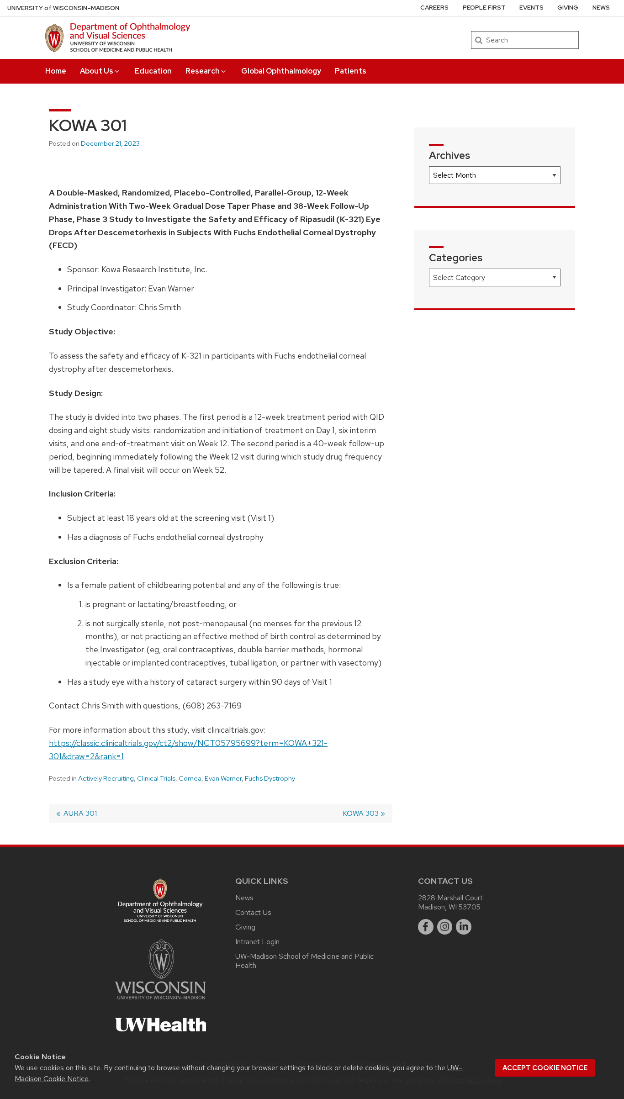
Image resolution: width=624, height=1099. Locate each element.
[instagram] (445, 927)
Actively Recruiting (106, 778)
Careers (434, 7)
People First (484, 7)
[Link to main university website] (160, 1001)
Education (153, 71)
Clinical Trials (156, 778)
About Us (96, 71)
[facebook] (426, 927)
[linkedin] (463, 927)
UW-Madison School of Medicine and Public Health (304, 960)
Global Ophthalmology (281, 71)
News (601, 7)
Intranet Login (257, 941)
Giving (567, 7)
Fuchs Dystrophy (270, 778)
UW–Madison (63, 8)
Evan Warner (223, 778)
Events (531, 7)
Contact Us (253, 912)
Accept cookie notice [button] (544, 1068)
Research (202, 71)
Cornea (190, 778)
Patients (350, 71)
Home (55, 71)
